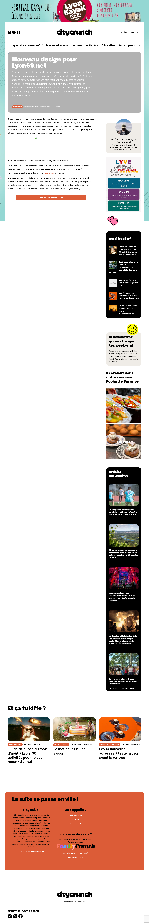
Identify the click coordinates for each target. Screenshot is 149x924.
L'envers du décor (61, 744)
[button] (140, 45)
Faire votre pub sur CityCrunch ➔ (122, 688)
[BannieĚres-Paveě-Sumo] (123, 184)
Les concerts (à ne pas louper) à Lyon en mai (128, 282)
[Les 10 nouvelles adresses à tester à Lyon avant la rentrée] (120, 729)
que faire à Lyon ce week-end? (75, 853)
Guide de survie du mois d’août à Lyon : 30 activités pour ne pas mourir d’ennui (28, 755)
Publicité (75, 819)
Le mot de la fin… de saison (69, 751)
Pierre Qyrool (124, 142)
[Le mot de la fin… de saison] (74, 729)
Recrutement (75, 824)
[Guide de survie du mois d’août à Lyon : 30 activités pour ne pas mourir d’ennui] (29, 729)
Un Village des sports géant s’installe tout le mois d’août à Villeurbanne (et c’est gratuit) (123, 512)
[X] (14, 32)
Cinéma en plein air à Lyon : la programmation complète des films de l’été (123, 267)
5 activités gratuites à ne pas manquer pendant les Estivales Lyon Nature (123, 681)
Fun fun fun (17, 107)
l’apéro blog (49, 173)
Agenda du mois (15, 744)
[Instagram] (9, 32)
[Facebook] (18, 32)
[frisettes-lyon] (123, 441)
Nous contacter (75, 815)
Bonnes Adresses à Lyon (109, 744)
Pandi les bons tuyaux (75, 857)
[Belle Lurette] (123, 405)
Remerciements (37, 851)
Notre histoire (24, 851)
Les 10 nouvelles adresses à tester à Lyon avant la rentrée (129, 295)
